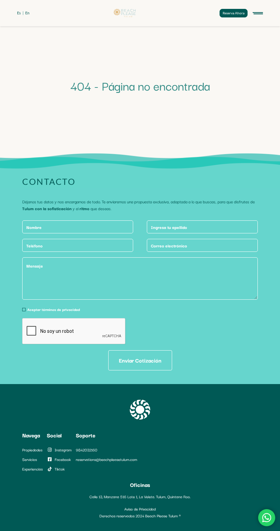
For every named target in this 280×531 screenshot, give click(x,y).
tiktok (60, 469)
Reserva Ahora (233, 13)
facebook (63, 459)
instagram (63, 450)
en (27, 13)
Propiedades (32, 450)
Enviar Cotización (140, 360)
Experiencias (32, 469)
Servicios (29, 459)
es (19, 13)
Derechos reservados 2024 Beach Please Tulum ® (140, 516)
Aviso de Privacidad (140, 509)
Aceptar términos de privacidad (53, 309)
